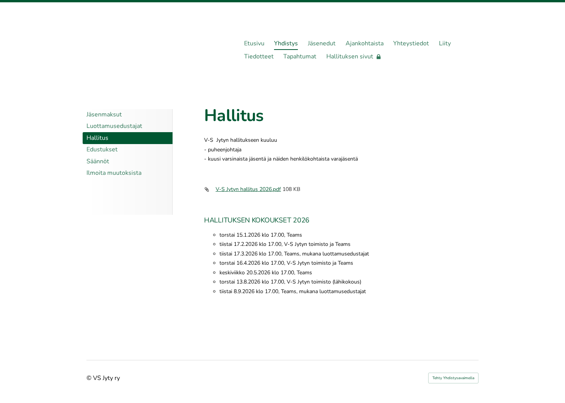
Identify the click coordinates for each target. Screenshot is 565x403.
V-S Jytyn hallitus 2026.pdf (248, 189)
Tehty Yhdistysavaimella (453, 378)
